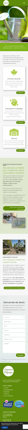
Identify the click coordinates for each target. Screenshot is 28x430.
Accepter (5, 427)
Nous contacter (8, 396)
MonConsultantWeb (14, 381)
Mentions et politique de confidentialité (12, 380)
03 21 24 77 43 (20, 48)
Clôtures (14, 138)
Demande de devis (14, 29)
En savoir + (20, 92)
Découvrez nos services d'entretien (17, 208)
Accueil (6, 387)
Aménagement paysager (14, 108)
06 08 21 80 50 (7, 421)
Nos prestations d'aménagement (14, 288)
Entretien (6, 391)
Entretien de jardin (14, 79)
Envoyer (20, 355)
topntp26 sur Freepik (6, 361)
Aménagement (8, 389)
